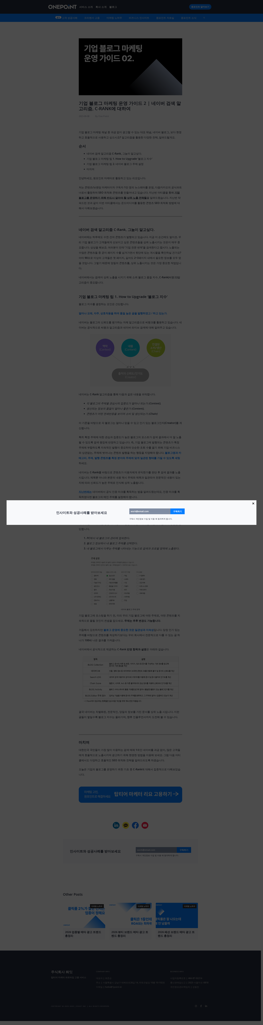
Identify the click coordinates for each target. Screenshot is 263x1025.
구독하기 (177, 511)
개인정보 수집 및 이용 (145, 518)
